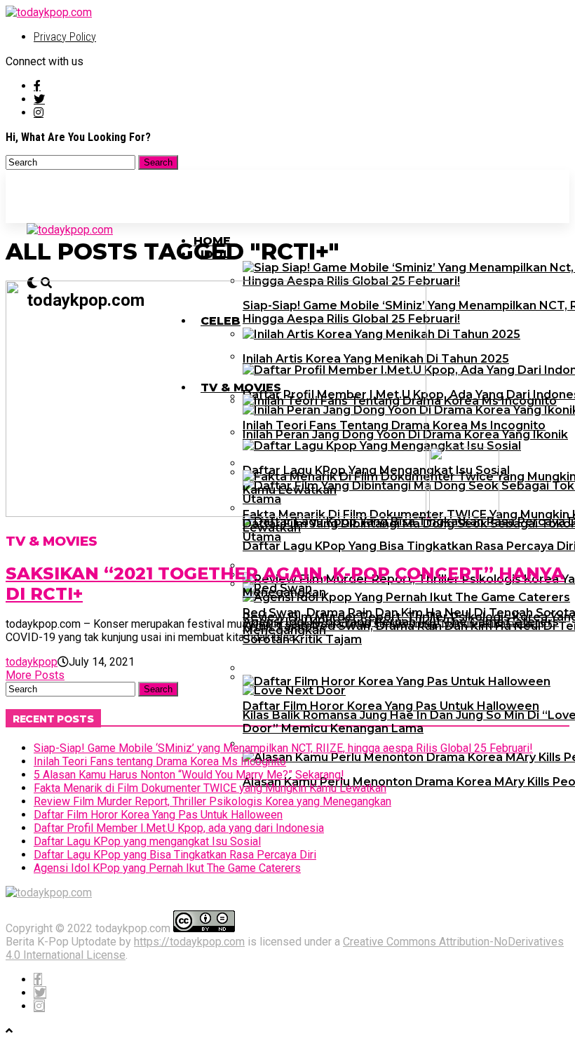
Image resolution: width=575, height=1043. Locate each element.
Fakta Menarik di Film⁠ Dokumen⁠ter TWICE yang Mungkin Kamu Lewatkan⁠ (210, 788)
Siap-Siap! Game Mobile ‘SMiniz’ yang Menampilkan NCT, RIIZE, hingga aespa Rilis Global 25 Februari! (283, 748)
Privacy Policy (65, 36)
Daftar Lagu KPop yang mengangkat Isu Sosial (147, 841)
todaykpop (32, 661)
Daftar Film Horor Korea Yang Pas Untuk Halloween (158, 814)
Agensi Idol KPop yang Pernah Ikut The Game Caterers (167, 868)
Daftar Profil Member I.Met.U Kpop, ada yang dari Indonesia (179, 828)
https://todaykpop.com (189, 941)
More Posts (35, 675)
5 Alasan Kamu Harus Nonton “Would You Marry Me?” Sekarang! (189, 774)
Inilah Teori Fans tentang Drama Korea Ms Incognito (160, 761)
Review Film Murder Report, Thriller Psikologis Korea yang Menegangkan (212, 801)
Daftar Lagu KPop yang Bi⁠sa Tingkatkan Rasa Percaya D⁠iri (175, 854)
